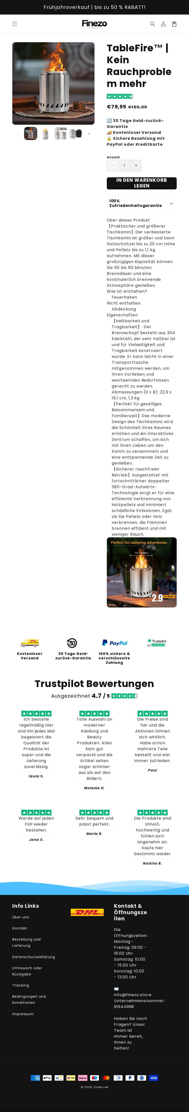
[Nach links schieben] (17, 133)
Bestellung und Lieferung (26, 942)
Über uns (20, 917)
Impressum (23, 1013)
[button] (14, 24)
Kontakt (19, 928)
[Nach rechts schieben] (89, 133)
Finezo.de (101, 1087)
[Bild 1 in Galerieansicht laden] (30, 133)
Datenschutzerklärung (33, 956)
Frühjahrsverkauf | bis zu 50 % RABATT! (95, 7)
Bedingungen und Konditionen (29, 999)
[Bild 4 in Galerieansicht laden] (75, 133)
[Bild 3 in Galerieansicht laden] (60, 133)
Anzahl (113, 157)
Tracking (20, 985)
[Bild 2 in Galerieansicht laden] (45, 133)
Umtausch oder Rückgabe (27, 971)
